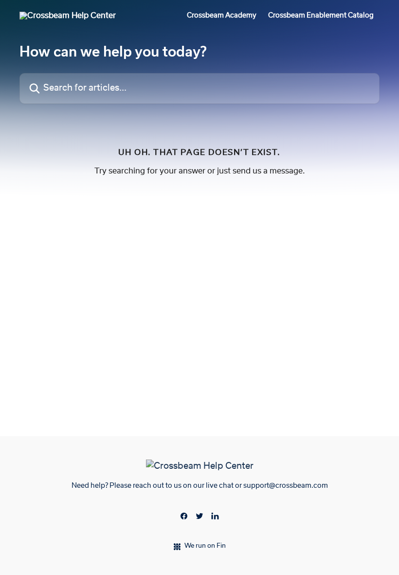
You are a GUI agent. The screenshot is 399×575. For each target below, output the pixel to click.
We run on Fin (205, 546)
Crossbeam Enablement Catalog (321, 15)
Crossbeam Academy (221, 15)
